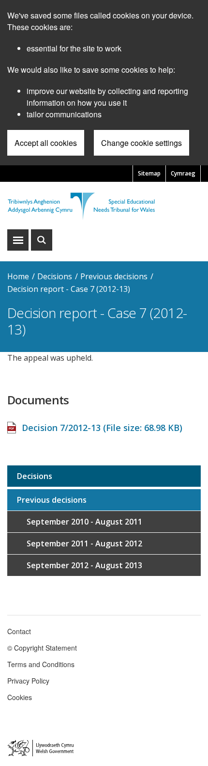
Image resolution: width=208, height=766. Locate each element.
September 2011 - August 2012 (84, 543)
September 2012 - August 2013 (84, 565)
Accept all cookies (46, 142)
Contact (19, 631)
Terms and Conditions (40, 664)
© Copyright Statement (42, 648)
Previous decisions (114, 276)
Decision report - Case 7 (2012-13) (68, 289)
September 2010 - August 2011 (84, 521)
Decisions (54, 276)
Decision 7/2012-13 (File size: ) (102, 427)
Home (18, 276)
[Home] (104, 206)
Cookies (19, 697)
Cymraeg (183, 173)
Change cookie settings (141, 142)
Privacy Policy (28, 681)
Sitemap (149, 173)
